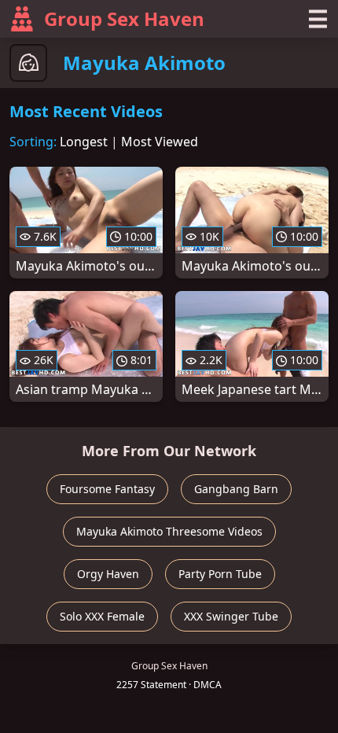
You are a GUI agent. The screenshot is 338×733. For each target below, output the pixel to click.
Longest (84, 141)
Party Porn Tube (220, 573)
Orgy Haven (108, 573)
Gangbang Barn (236, 488)
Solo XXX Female (102, 616)
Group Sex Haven (124, 18)
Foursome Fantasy (107, 488)
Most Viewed (159, 141)
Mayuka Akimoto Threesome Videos (169, 531)
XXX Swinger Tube (231, 616)
